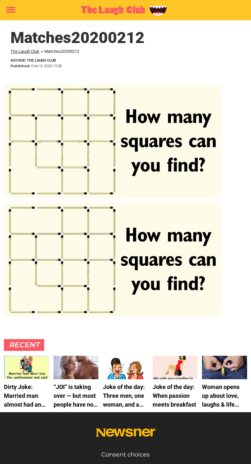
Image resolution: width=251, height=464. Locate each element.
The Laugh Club (24, 51)
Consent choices (125, 454)
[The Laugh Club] (123, 10)
